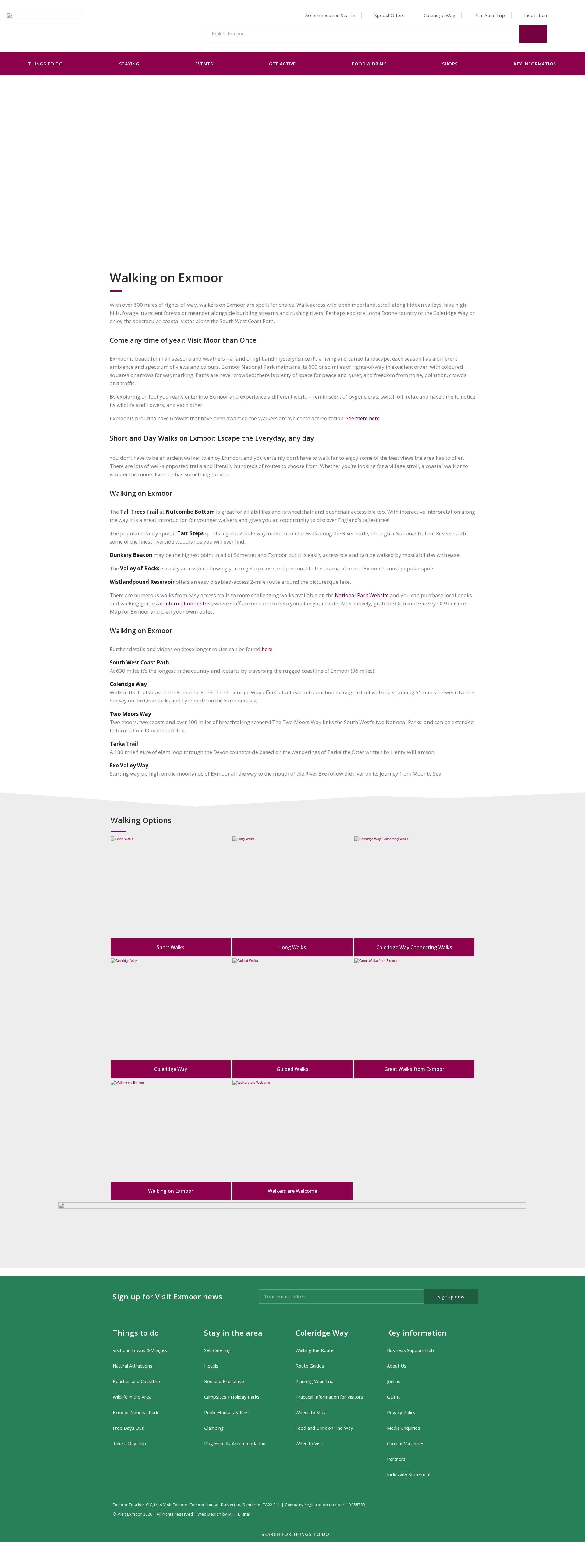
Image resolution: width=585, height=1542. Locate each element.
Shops (450, 64)
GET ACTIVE (282, 64)
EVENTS (204, 64)
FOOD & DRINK (369, 64)
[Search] (533, 34)
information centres (188, 603)
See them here (363, 418)
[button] (293, 1534)
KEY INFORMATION (535, 64)
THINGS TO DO (45, 64)
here (267, 649)
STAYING (129, 64)
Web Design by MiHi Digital (224, 1514)
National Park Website (362, 595)
